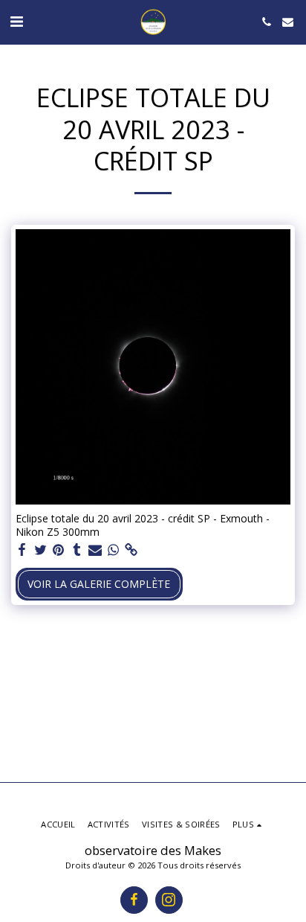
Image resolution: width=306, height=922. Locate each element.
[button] (16, 21)
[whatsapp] (113, 550)
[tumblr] (77, 550)
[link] (131, 550)
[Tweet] (41, 550)
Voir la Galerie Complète (98, 584)
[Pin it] (58, 550)
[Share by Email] (95, 550)
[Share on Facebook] (22, 550)
